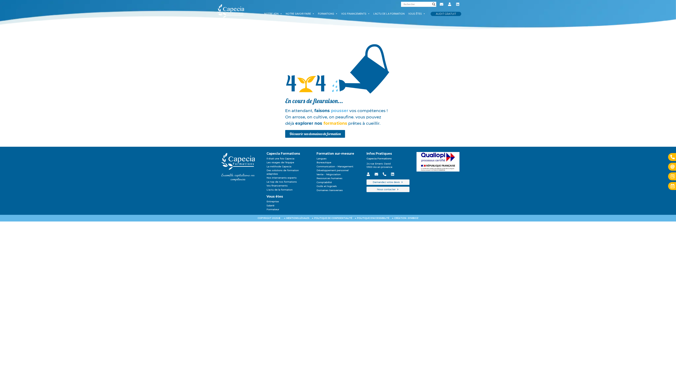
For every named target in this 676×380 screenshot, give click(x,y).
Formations (326, 13)
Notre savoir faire (298, 13)
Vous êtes (415, 13)
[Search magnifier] (433, 4)
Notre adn (271, 13)
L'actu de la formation (389, 13)
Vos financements (353, 13)
